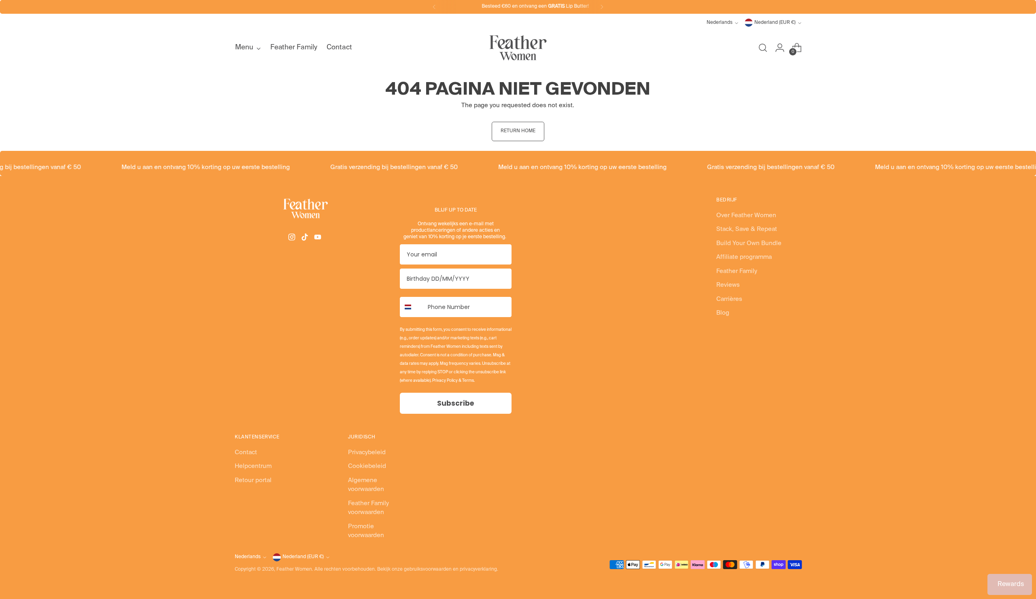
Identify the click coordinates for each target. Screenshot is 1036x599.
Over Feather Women (746, 215)
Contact (246, 452)
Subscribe (455, 403)
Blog (722, 313)
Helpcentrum (253, 466)
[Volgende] (602, 7)
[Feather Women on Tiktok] (305, 238)
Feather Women (294, 569)
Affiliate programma (744, 257)
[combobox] (412, 307)
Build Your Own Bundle (748, 243)
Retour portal (253, 480)
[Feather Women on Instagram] (292, 238)
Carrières (729, 299)
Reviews (728, 285)
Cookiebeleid (367, 466)
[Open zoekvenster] (763, 48)
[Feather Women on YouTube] (318, 238)
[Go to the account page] (780, 48)
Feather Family (736, 271)
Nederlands (719, 22)
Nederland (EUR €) (775, 22)
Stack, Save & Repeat (746, 229)
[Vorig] (434, 7)
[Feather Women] (518, 48)
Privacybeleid (367, 452)
